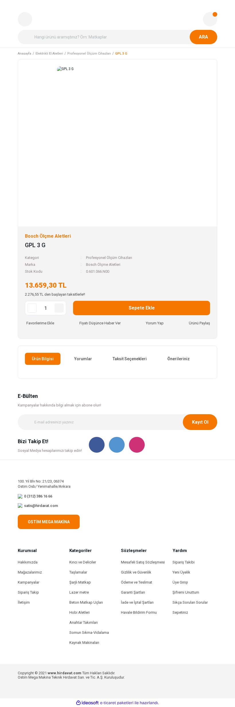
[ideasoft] (87, 703)
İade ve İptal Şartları (137, 602)
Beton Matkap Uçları (86, 602)
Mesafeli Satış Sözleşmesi (143, 562)
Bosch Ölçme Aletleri (103, 264)
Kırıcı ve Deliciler (82, 562)
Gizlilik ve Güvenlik (136, 572)
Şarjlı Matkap (80, 582)
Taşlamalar (78, 572)
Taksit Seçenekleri (130, 359)
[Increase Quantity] (59, 308)
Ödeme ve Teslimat (136, 582)
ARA (203, 37)
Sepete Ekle (142, 308)
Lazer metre (79, 592)
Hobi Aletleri (79, 612)
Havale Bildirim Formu (139, 612)
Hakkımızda (28, 562)
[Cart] (210, 19)
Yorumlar (83, 359)
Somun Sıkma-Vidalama (89, 632)
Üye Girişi (180, 582)
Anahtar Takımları (83, 622)
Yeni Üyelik (181, 572)
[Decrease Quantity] (32, 308)
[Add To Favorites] (39, 323)
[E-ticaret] (117, 702)
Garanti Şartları (133, 592)
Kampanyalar (28, 582)
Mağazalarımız (30, 572)
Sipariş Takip (28, 592)
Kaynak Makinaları (84, 642)
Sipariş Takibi (184, 562)
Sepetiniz (180, 612)
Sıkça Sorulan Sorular (190, 602)
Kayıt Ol (200, 422)
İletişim (24, 602)
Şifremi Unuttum (186, 592)
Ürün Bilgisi (43, 359)
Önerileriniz (178, 359)
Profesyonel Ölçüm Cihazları (109, 257)
